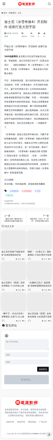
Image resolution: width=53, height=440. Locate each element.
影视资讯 (12, 13)
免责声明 (21, 422)
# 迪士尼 (9, 195)
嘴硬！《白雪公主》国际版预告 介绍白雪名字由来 (40, 253)
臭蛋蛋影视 (25, 433)
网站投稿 (32, 422)
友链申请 (10, 422)
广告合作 (43, 422)
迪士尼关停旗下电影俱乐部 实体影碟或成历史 (13, 253)
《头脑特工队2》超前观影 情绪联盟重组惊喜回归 (40, 284)
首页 (5, 13)
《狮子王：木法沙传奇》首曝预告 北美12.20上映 (13, 315)
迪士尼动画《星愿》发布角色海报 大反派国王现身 (40, 315)
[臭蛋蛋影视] (26, 4)
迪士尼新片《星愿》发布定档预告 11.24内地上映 (13, 284)
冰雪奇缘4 (37, 65)
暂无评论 (11, 325)
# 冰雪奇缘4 (27, 191)
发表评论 (43, 369)
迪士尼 (24, 89)
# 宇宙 (37, 191)
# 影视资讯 (14, 191)
